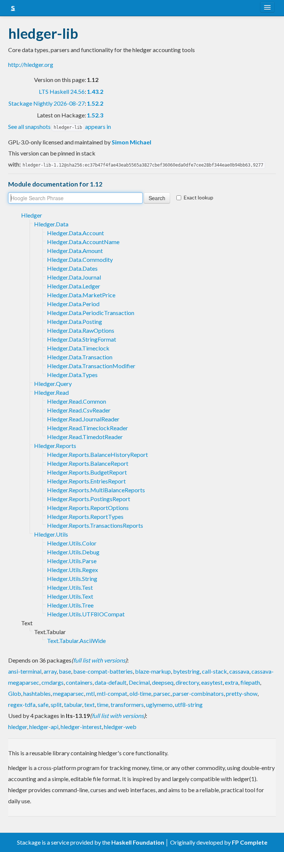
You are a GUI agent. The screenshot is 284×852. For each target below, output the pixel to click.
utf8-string (189, 704)
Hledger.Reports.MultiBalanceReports (96, 489)
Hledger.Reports (55, 445)
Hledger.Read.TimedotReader (85, 436)
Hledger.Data (51, 223)
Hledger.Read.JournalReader (83, 418)
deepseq (162, 682)
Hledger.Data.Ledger (73, 286)
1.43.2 (95, 91)
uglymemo (159, 704)
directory (187, 682)
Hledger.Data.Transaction (79, 356)
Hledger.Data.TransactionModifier (91, 365)
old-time (140, 693)
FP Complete (249, 842)
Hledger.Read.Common (76, 401)
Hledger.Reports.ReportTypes (85, 516)
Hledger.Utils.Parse (72, 560)
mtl (90, 693)
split (56, 704)
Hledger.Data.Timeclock (78, 348)
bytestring (186, 671)
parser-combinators (198, 693)
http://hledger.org (30, 64)
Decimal (139, 682)
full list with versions (99, 660)
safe (43, 704)
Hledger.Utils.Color (72, 543)
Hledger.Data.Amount (75, 250)
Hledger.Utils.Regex (72, 569)
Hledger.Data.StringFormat (81, 339)
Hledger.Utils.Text (70, 596)
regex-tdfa (22, 704)
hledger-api (43, 726)
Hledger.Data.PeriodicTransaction (90, 312)
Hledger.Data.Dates (72, 268)
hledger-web (120, 726)
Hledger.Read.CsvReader (79, 410)
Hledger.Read (51, 392)
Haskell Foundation (137, 842)
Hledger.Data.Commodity (80, 259)
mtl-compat (112, 693)
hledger (17, 726)
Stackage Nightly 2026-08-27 (47, 103)
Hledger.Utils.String (72, 578)
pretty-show (241, 693)
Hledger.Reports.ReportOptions (88, 507)
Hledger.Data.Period (73, 303)
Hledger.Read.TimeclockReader (87, 427)
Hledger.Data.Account (75, 232)
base (65, 671)
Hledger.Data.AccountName (83, 241)
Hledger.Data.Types (72, 374)
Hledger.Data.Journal (74, 277)
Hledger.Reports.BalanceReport (87, 463)
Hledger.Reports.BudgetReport (87, 472)
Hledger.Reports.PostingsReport (88, 498)
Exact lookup (198, 197)
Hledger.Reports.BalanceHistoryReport (97, 454)
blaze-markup (153, 671)
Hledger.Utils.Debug (73, 551)
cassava (239, 671)
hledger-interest (81, 726)
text (89, 704)
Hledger (31, 215)
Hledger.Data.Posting (74, 321)
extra (231, 682)
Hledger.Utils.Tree (70, 605)
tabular (73, 704)
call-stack (214, 671)
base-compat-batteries (103, 671)
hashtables (37, 693)
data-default (110, 682)
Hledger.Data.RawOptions (80, 330)
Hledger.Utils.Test (70, 587)
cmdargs (52, 682)
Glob (14, 693)
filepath (250, 682)
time (102, 704)
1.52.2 (95, 103)
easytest (212, 682)
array (50, 671)
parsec (161, 693)
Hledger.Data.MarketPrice (81, 294)
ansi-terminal (24, 671)
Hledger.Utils (51, 534)
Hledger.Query (53, 383)
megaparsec (68, 693)
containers (79, 682)
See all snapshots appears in (59, 126)
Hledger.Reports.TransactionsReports (95, 525)
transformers (127, 704)
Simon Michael (131, 142)
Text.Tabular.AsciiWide (76, 640)
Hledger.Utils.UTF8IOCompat (86, 613)
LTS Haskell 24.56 (62, 91)
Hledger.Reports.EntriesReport (86, 481)
